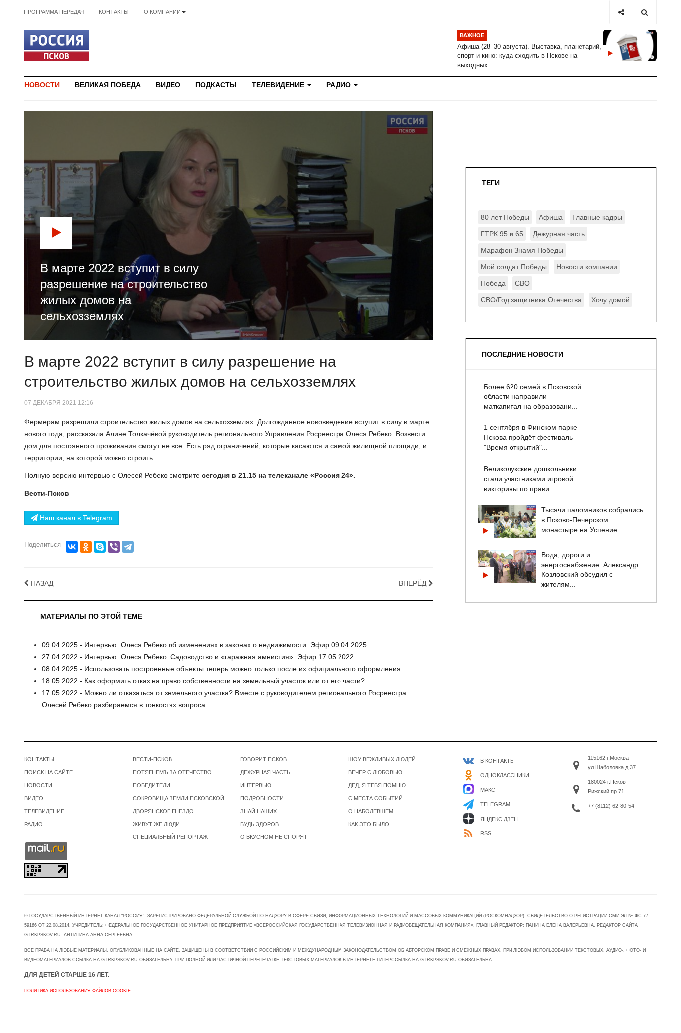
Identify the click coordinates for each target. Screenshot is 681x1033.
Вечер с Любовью (375, 772)
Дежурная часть (559, 234)
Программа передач (54, 12)
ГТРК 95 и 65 (502, 234)
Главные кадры (597, 217)
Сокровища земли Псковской (178, 798)
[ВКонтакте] (72, 547)
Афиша (551, 217)
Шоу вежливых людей (382, 759)
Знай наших (258, 811)
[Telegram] (128, 547)
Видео (168, 85)
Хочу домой (610, 300)
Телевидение (279, 85)
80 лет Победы (505, 217)
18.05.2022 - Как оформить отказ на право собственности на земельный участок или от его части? (203, 681)
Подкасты (216, 85)
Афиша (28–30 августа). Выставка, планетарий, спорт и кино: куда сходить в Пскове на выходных (529, 56)
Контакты (114, 12)
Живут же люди (156, 824)
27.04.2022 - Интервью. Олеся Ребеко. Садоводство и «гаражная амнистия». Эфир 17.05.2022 (198, 657)
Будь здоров (259, 824)
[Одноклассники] (86, 547)
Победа (493, 283)
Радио (339, 85)
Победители (151, 785)
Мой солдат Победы (514, 267)
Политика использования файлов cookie (77, 990)
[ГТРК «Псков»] (56, 45)
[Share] (621, 12)
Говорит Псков (263, 759)
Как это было (368, 824)
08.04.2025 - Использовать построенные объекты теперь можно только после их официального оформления (221, 669)
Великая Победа (108, 85)
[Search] (644, 12)
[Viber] (114, 547)
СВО (522, 283)
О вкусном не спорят (273, 837)
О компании (162, 12)
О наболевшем (370, 811)
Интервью (255, 785)
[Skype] (100, 547)
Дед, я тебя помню (377, 785)
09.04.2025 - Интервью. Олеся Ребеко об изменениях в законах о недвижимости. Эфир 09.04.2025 (204, 645)
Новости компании (586, 267)
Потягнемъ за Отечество (172, 772)
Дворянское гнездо (163, 811)
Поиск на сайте (48, 772)
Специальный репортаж (170, 837)
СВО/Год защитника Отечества (531, 300)
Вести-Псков (152, 759)
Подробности (262, 798)
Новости (42, 85)
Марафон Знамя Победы (522, 250)
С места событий (375, 798)
